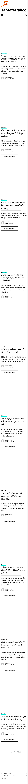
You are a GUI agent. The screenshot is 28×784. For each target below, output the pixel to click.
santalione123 (8, 222)
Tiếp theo (20, 752)
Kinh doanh (4, 639)
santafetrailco (8, 77)
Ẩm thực (3, 272)
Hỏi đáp (3, 714)
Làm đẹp (3, 53)
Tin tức (3, 346)
